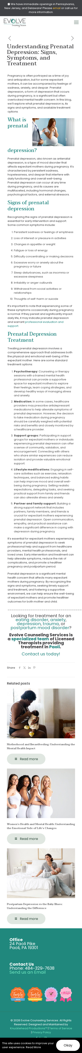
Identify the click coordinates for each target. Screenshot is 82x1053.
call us (69, 8)
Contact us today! (41, 654)
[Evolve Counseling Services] (14, 22)
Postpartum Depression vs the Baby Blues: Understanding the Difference (34, 906)
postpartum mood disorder (40, 628)
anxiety (58, 620)
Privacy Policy (41, 1032)
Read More (33, 1047)
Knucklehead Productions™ (28, 1028)
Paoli (54, 647)
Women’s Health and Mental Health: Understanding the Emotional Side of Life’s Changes (41, 826)
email (57, 8)
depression (29, 624)
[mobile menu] (76, 22)
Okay (68, 1045)
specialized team (30, 639)
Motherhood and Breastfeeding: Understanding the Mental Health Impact (41, 746)
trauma (51, 624)
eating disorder (32, 620)
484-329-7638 (39, 968)
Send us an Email (27, 972)
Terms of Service (60, 1028)
